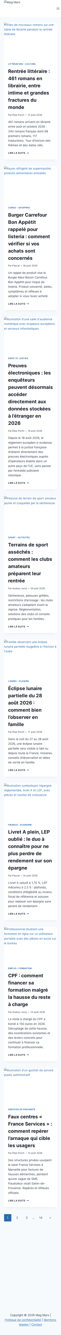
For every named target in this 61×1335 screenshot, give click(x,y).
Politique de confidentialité (23, 1320)
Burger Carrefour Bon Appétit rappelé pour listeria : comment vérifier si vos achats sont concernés (29, 236)
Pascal (16, 265)
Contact (36, 1324)
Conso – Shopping (19, 207)
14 (40, 1217)
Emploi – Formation (20, 968)
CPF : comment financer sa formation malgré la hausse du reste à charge (29, 990)
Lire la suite (18, 153)
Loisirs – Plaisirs (18, 681)
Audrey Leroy (19, 588)
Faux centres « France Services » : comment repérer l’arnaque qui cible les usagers (30, 1131)
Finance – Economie (20, 825)
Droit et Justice (18, 358)
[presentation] (30, 40)
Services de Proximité (21, 1109)
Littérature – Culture (22, 64)
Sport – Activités (19, 537)
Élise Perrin (18, 115)
